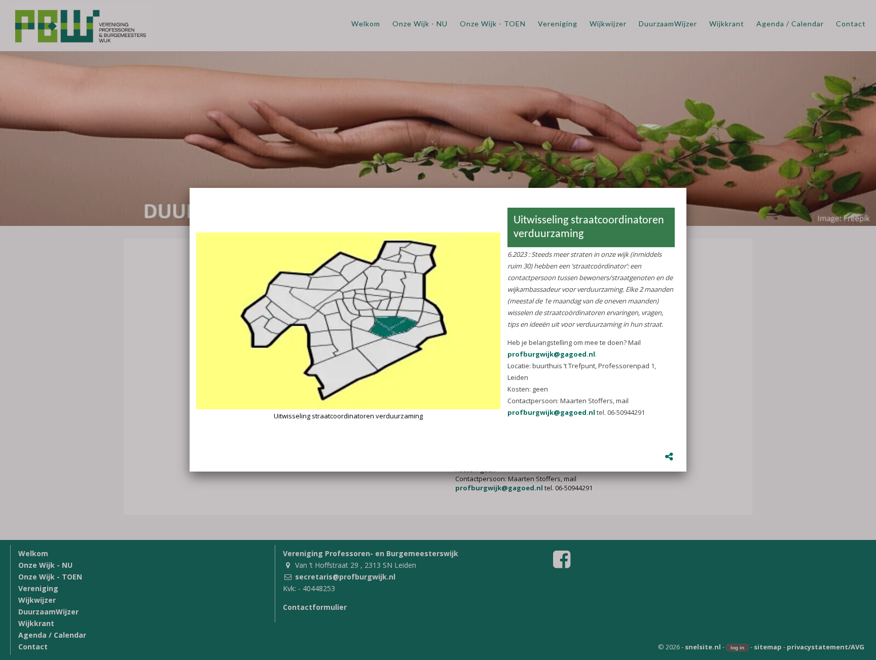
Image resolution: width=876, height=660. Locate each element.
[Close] (686, 188)
